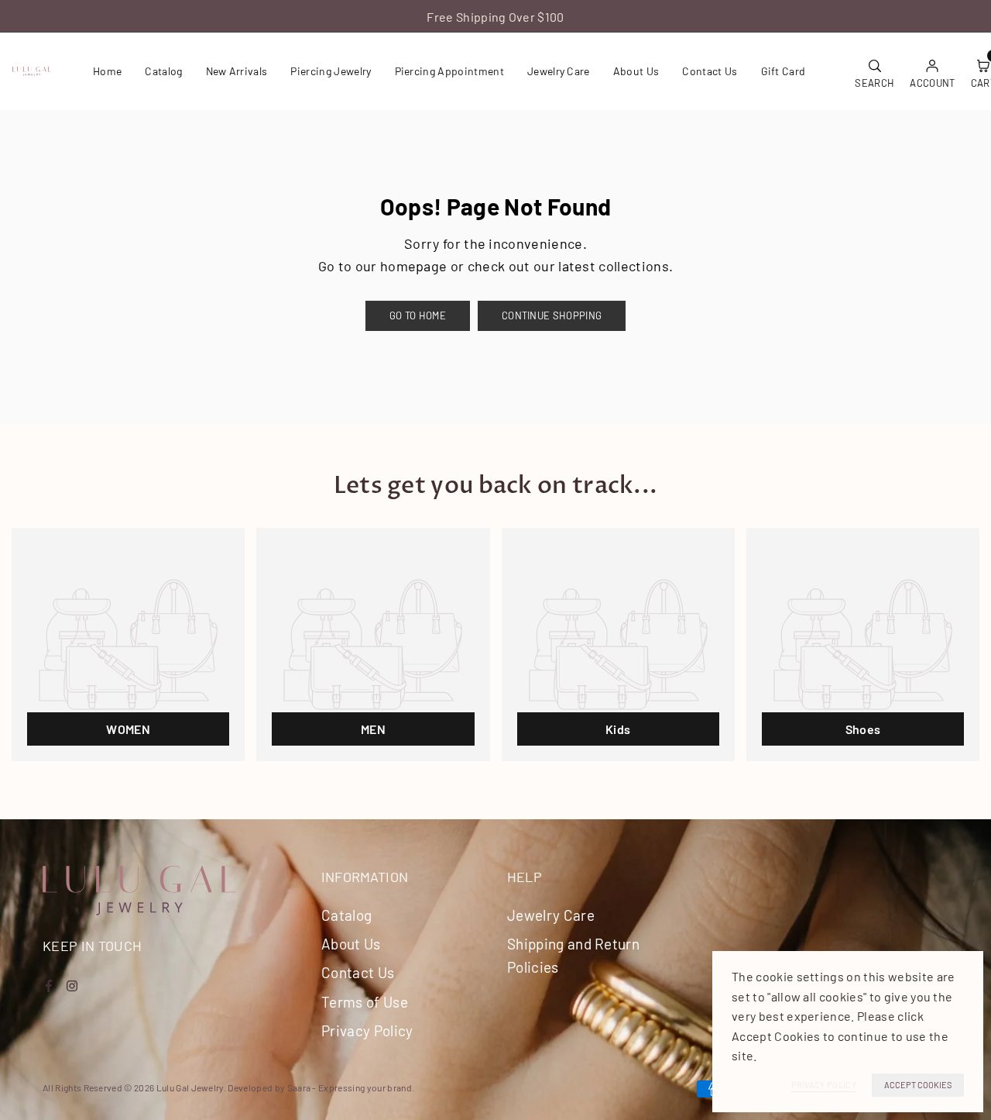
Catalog (163, 71)
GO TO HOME (417, 315)
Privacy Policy (367, 1030)
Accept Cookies (918, 1085)
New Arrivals (237, 71)
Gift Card (783, 71)
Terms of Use (364, 1002)
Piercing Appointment (449, 71)
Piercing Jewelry (330, 71)
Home (107, 71)
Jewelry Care (558, 71)
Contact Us (709, 71)
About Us (636, 71)
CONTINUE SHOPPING (552, 315)
